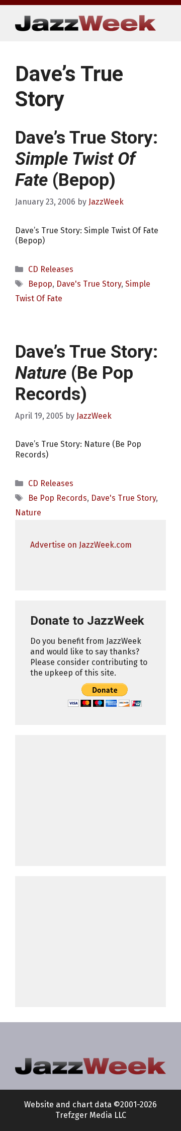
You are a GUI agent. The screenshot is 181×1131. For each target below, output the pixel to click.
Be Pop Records (57, 498)
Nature (28, 512)
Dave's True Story (88, 284)
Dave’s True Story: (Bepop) (86, 158)
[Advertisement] (90, 800)
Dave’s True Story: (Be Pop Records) (86, 373)
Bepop (40, 284)
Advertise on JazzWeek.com (81, 545)
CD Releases (50, 269)
